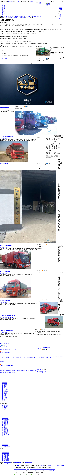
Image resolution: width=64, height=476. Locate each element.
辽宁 (34, 16)
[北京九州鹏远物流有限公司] (36, 134)
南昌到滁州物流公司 (5, 420)
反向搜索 (40, 46)
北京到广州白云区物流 (3, 138)
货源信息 (39, 2)
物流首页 (6, 17)
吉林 (37, 16)
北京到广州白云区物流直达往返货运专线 (6, 109)
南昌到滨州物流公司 (5, 432)
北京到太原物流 (4, 385)
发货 (61, 58)
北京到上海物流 (43, 371)
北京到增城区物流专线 (5, 453)
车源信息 (39, 3)
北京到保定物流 (4, 395)
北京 (2, 16)
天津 (10, 16)
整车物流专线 (15, 54)
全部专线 (3, 49)
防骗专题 (60, 15)
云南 (26, 16)
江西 (42, 16)
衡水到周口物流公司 (5, 427)
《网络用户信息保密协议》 (41, 469)
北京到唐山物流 (4, 396)
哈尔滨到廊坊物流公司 (5, 405)
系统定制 (3, 14)
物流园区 (3, 7)
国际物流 (31, 1)
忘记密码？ (15, 1)
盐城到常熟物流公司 (5, 430)
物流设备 (3, 12)
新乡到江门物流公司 (5, 408)
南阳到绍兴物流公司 (5, 407)
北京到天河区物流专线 (5, 458)
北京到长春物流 (4, 381)
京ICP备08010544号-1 (50, 465)
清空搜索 (1, 46)
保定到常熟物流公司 (5, 433)
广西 (28, 16)
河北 (31, 16)
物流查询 (59, 18)
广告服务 (60, 8)
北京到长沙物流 (4, 390)
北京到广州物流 (43, 372)
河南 (17, 16)
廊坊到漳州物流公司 (5, 431)
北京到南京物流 (4, 384)
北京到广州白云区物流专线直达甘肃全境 (6, 317)
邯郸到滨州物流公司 (5, 423)
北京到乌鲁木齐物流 (5, 389)
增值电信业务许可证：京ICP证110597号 (20, 469)
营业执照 (28, 469)
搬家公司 (3, 8)
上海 (4, 16)
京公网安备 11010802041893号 (59, 465)
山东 (15, 16)
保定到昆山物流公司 (5, 421)
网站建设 (60, 9)
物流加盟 (3, 10)
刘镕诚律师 (42, 465)
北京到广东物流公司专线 (21, 17)
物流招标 (3, 11)
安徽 (29, 16)
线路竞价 (60, 7)
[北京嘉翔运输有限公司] (15, 298)
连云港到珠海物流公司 (5, 434)
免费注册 (11, 1)
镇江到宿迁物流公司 (5, 417)
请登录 (9, 1)
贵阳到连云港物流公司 (5, 429)
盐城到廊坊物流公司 (5, 424)
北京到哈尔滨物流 (43, 373)
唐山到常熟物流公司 (5, 425)
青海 (35, 16)
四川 (18, 16)
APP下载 (59, 10)
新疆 (40, 16)
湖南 (24, 16)
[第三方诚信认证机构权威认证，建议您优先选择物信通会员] (46, 58)
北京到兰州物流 (4, 397)
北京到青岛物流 (4, 392)
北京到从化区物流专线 (5, 456)
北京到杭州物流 (4, 383)
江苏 (9, 16)
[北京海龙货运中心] (14, 161)
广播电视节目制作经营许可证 (50, 469)
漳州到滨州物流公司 (5, 435)
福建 (21, 16)
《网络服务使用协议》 (33, 469)
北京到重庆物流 (4, 387)
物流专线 (59, 17)
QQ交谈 (61, 137)
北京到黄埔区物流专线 (5, 455)
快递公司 (3, 9)
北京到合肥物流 (4, 393)
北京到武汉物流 (4, 388)
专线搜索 (37, 46)
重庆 (12, 16)
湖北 (20, 16)
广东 (6, 16)
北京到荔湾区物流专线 (5, 459)
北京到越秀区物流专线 (5, 452)
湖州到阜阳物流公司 (5, 422)
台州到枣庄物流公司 (5, 406)
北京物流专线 (14, 17)
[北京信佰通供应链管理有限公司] (49, 313)
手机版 (42, 472)
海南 (32, 16)
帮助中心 (60, 14)
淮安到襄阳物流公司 (5, 428)
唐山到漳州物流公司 (5, 445)
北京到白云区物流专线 (5, 460)
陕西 (23, 16)
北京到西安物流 (4, 382)
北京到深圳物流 (4, 386)
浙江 (7, 16)
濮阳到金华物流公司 (5, 426)
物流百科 (60, 16)
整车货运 (3, 5)
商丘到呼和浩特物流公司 (6, 446)
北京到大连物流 (4, 399)
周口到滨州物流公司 (5, 418)
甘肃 (39, 16)
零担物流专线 (19, 51)
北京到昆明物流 (4, 394)
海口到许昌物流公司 (5, 444)
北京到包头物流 (4, 398)
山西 (13, 16)
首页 (38, 1)
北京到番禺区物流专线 (5, 454)
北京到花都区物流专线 (5, 457)
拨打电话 (62, 57)
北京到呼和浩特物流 (5, 391)
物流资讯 (3, 13)
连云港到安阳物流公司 (5, 419)
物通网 (18, 465)
